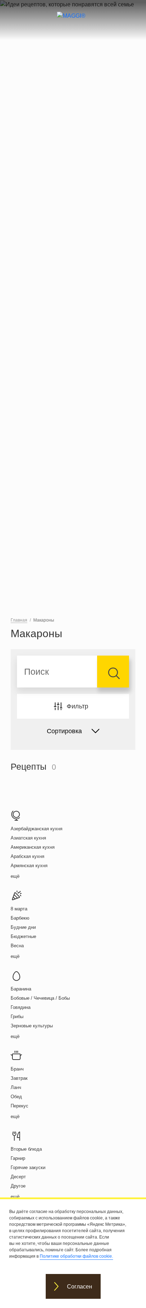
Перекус (19, 1105)
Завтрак (19, 1078)
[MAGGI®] (73, 22)
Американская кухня (33, 847)
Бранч (17, 1069)
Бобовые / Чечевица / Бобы (40, 998)
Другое (18, 1186)
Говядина (20, 1007)
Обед (16, 1096)
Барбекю (20, 918)
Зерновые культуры (32, 1025)
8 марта (19, 908)
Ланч (16, 1087)
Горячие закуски (28, 1167)
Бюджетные (23, 936)
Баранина (21, 989)
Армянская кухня (29, 865)
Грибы (17, 1016)
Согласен (79, 1287)
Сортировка (64, 731)
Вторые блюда (26, 1149)
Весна (17, 945)
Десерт (18, 1176)
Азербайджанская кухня (36, 828)
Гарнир (18, 1158)
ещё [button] (15, 876)
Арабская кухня (27, 856)
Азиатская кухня (28, 838)
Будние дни (23, 927)
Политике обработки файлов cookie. (76, 1256)
